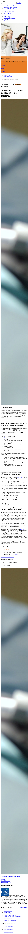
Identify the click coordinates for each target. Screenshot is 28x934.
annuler (19, 3)
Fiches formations (8, 76)
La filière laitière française (10, 915)
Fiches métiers (7, 75)
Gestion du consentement (10, 920)
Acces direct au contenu (9, 5)
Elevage (3, 879)
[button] (1, 1)
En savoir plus (23, 907)
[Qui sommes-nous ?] (5, 895)
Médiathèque (7, 16)
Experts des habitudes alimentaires (12, 916)
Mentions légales (8, 918)
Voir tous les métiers (5, 882)
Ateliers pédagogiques (9, 18)
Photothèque (7, 912)
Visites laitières (7, 19)
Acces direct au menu (9, 8)
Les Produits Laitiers (9, 11)
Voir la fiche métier (5, 881)
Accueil (2, 61)
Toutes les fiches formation (7, 557)
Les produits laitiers (8, 926)
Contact (6, 20)
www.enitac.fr (15, 554)
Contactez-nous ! (8, 911)
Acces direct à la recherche (10, 7)
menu (3, 1)
